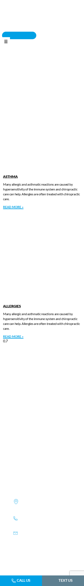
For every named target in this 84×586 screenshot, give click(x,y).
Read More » (13, 207)
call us (23, 581)
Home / (30, 68)
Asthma (10, 176)
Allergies (12, 306)
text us (65, 581)
